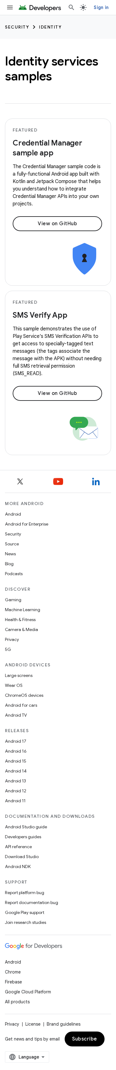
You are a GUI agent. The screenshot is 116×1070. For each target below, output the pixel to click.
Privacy (12, 639)
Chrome (13, 972)
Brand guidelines (63, 1024)
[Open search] (71, 7)
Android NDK (18, 866)
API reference (18, 846)
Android (13, 514)
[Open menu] (10, 7)
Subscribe (84, 1039)
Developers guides (23, 836)
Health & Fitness (20, 619)
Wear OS (14, 685)
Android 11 (15, 801)
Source (12, 544)
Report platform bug (24, 892)
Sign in (101, 7)
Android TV (16, 715)
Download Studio (22, 856)
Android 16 (16, 751)
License (33, 1024)
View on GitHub (57, 224)
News (10, 554)
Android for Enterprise (26, 524)
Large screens (18, 675)
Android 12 (15, 791)
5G (8, 649)
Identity (50, 27)
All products (17, 1002)
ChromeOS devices (24, 695)
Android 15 (15, 761)
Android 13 (15, 781)
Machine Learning (22, 609)
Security (17, 27)
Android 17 (15, 741)
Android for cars (21, 705)
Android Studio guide (26, 827)
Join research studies (25, 922)
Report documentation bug (31, 902)
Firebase (13, 982)
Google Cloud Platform (28, 992)
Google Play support (24, 912)
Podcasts (14, 573)
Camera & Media (21, 629)
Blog (9, 563)
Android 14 (16, 771)
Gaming (13, 599)
